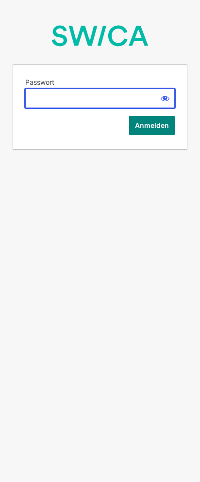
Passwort (39, 82)
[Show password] (165, 98)
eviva (100, 36)
